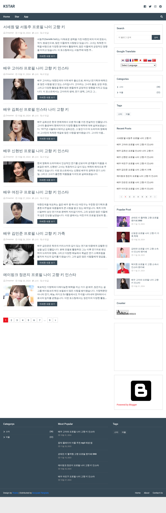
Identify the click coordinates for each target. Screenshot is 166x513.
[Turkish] (154, 60)
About (146, 493)
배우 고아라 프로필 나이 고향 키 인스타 (36, 68)
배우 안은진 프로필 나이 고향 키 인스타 (135, 182)
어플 (139, 92)
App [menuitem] (26, 16)
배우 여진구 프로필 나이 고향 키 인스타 (36, 192)
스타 (36, 33)
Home (138, 493)
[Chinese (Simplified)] (145, 60)
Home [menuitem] (6, 16)
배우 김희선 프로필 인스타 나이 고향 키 (36, 109)
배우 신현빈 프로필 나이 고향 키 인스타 (36, 151)
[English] (127, 60)
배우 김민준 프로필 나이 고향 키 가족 (34, 233)
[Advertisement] (138, 347)
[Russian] (150, 60)
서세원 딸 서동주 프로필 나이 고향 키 (34, 27)
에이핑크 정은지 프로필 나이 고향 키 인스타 (39, 275)
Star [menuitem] (17, 16)
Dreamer (10, 33)
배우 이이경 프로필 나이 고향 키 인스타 (135, 188)
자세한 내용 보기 (47, 56)
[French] (132, 60)
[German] (136, 60)
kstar (9, 6)
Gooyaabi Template (40, 493)
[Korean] (123, 60)
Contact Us (158, 493)
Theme (15, 493)
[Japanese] (140, 60)
